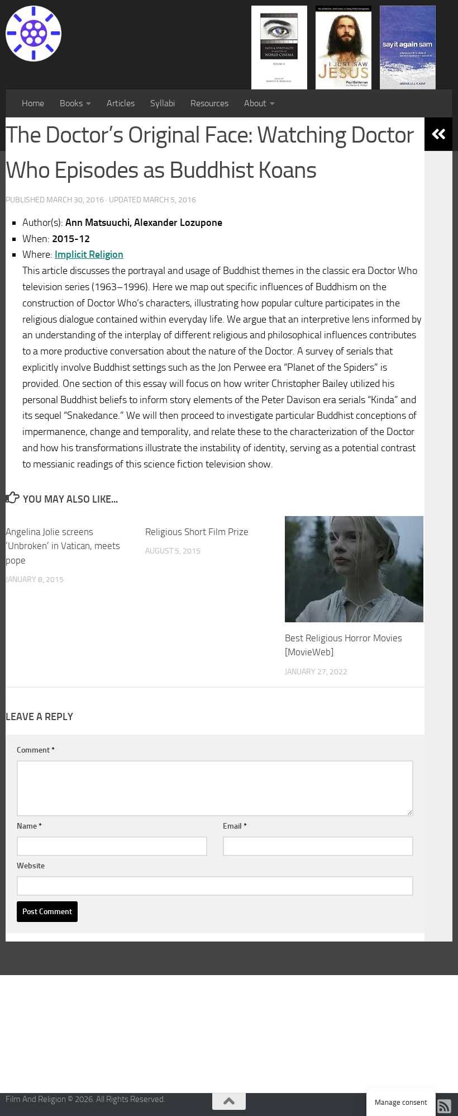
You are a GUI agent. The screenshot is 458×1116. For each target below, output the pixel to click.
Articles (121, 103)
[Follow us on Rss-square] (444, 1106)
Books (71, 103)
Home (33, 103)
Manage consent (401, 1102)
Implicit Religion (89, 254)
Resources (209, 103)
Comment (36, 750)
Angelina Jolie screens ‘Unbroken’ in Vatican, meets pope (63, 546)
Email (235, 826)
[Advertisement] (229, 1033)
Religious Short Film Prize (197, 531)
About (255, 103)
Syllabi (162, 103)
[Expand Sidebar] (438, 134)
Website (31, 866)
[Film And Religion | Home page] (33, 34)
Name (29, 826)
